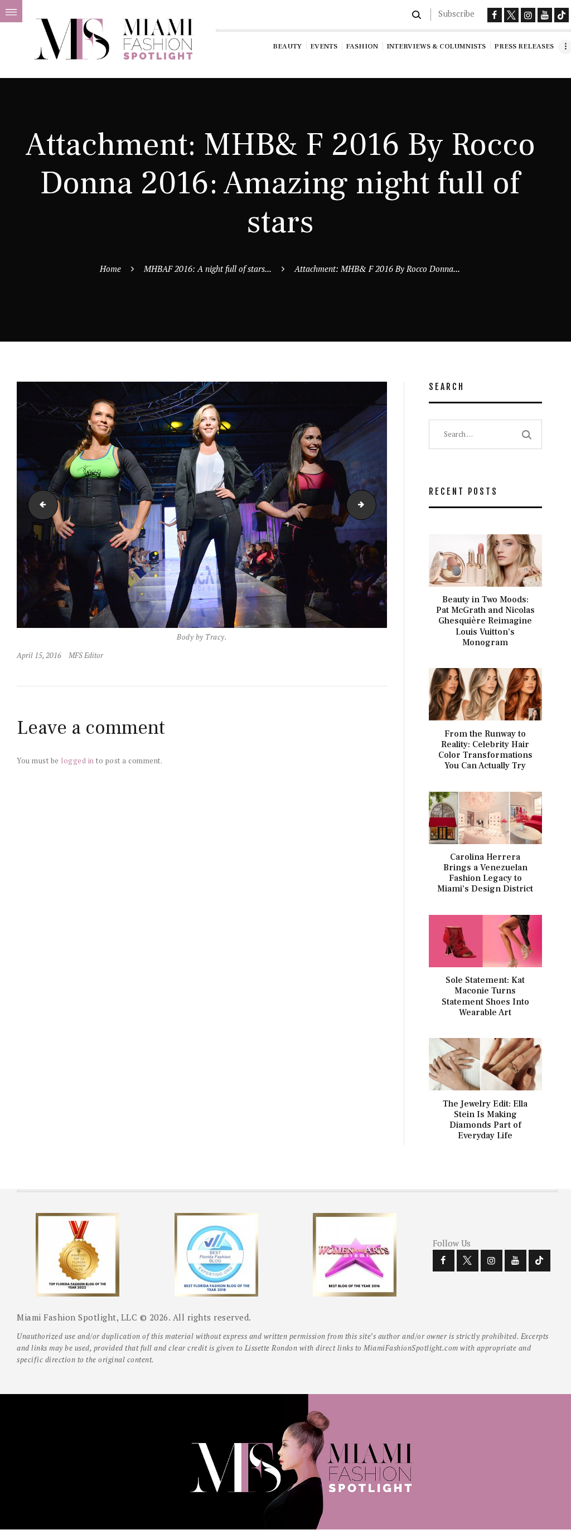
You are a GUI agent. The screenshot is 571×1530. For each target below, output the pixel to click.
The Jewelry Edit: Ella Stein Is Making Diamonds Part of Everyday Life (485, 1120)
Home (110, 268)
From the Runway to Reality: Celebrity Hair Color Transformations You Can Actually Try (485, 750)
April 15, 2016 (39, 655)
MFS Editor (86, 655)
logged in (77, 761)
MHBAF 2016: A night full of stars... (208, 268)
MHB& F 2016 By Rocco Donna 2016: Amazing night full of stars (39, 504)
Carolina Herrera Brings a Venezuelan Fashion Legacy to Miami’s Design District (485, 873)
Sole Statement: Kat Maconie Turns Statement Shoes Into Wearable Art (485, 996)
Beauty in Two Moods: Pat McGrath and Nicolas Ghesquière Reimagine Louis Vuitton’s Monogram (485, 621)
